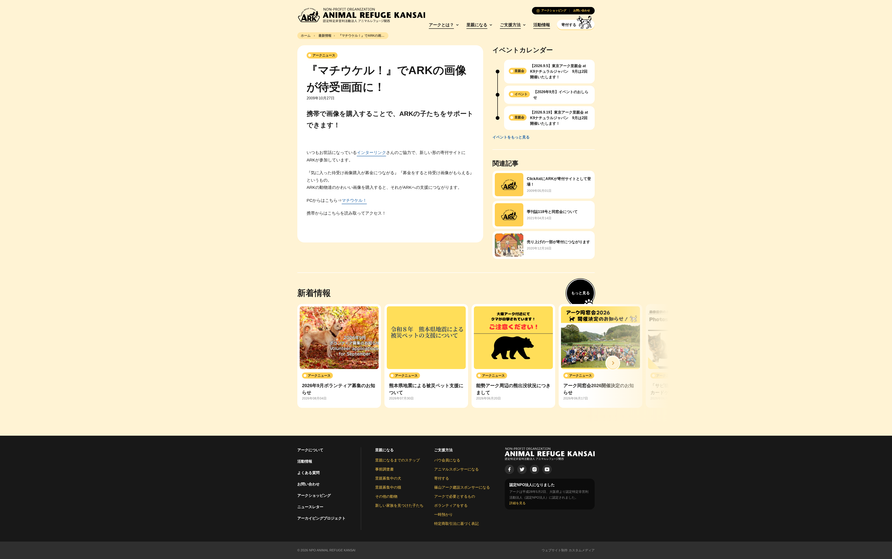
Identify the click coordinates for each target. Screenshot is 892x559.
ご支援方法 (510, 25)
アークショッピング (314, 495)
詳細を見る (517, 503)
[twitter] (522, 469)
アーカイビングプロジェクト (321, 518)
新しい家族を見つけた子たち (399, 505)
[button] (612, 363)
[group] (339, 356)
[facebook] (509, 469)
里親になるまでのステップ (397, 460)
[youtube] (547, 469)
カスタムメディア (582, 550)
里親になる (476, 25)
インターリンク (371, 152)
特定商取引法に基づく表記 (456, 524)
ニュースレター (310, 507)
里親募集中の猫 (388, 487)
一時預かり (443, 515)
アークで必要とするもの (454, 496)
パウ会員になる (447, 460)
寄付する (441, 478)
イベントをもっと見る (511, 137)
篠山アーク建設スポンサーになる (462, 487)
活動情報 (541, 25)
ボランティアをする (451, 505)
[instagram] (534, 469)
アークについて (310, 450)
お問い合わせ (308, 484)
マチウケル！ (354, 200)
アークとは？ (441, 25)
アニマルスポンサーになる (456, 469)
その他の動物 (386, 496)
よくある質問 (308, 473)
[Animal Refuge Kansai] (361, 15)
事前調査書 (384, 469)
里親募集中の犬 (388, 478)
